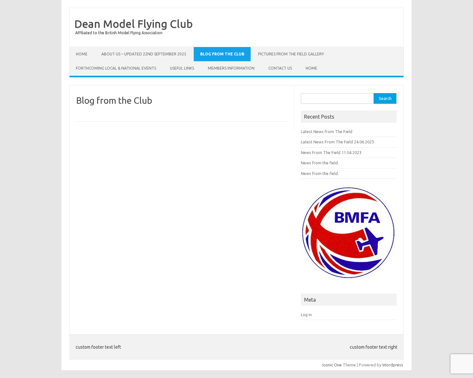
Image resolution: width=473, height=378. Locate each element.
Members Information (231, 68)
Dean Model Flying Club (133, 23)
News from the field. (320, 162)
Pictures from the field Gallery (291, 54)
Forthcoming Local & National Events (116, 68)
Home (82, 54)
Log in (306, 314)
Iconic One (332, 365)
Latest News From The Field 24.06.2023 (337, 142)
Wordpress (392, 365)
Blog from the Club (222, 54)
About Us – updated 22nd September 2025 (143, 54)
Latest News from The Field (326, 131)
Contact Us (280, 68)
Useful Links (182, 68)
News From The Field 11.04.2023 (331, 152)
